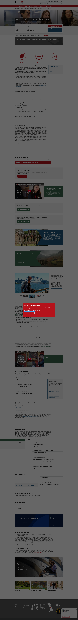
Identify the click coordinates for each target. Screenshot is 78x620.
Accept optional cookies (29, 312)
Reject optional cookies (40, 312)
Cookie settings (26, 315)
